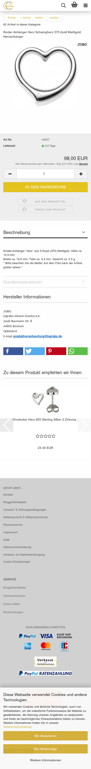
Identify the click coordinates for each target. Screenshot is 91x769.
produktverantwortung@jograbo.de (37, 336)
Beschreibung (16, 232)
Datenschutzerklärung (17, 726)
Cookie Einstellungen (16, 561)
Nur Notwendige (45, 749)
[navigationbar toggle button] (85, 5)
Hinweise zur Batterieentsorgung (24, 554)
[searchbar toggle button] (63, 5)
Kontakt (8, 494)
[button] (10, 174)
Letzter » (55, 17)
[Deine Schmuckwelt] (7, 5)
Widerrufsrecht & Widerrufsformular (25, 517)
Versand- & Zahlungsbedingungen (24, 509)
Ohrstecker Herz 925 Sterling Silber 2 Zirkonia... (45, 419)
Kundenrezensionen (22, 282)
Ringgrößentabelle (14, 502)
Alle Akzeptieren (45, 736)
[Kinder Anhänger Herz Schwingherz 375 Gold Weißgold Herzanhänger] (45, 75)
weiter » (40, 17)
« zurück (25, 17)
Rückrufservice (13, 524)
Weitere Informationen (45, 760)
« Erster (11, 17)
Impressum (10, 532)
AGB (6, 539)
